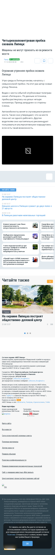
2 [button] (27, 333)
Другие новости (8, 448)
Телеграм (29, 402)
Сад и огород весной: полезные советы (17, 436)
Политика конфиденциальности (14, 460)
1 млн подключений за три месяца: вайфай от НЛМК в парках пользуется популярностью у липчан (15, 248)
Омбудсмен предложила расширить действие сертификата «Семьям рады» (16, 237)
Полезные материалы (10, 442)
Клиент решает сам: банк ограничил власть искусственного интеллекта (15, 226)
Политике (11, 535)
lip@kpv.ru (9, 396)
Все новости (6, 429)
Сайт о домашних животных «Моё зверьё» (18, 472)
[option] (27, 307)
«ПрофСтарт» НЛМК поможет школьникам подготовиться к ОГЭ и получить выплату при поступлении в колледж (16, 261)
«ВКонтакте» (21, 402)
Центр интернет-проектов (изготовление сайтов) (20, 478)
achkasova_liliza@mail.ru (21, 379)
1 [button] (25, 333)
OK (27, 543)
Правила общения (9, 454)
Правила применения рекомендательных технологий (22, 466)
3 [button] (30, 333)
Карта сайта (6, 423)
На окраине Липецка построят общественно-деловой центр (22, 318)
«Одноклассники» (39, 402)
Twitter (47, 402)
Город (6, 59)
